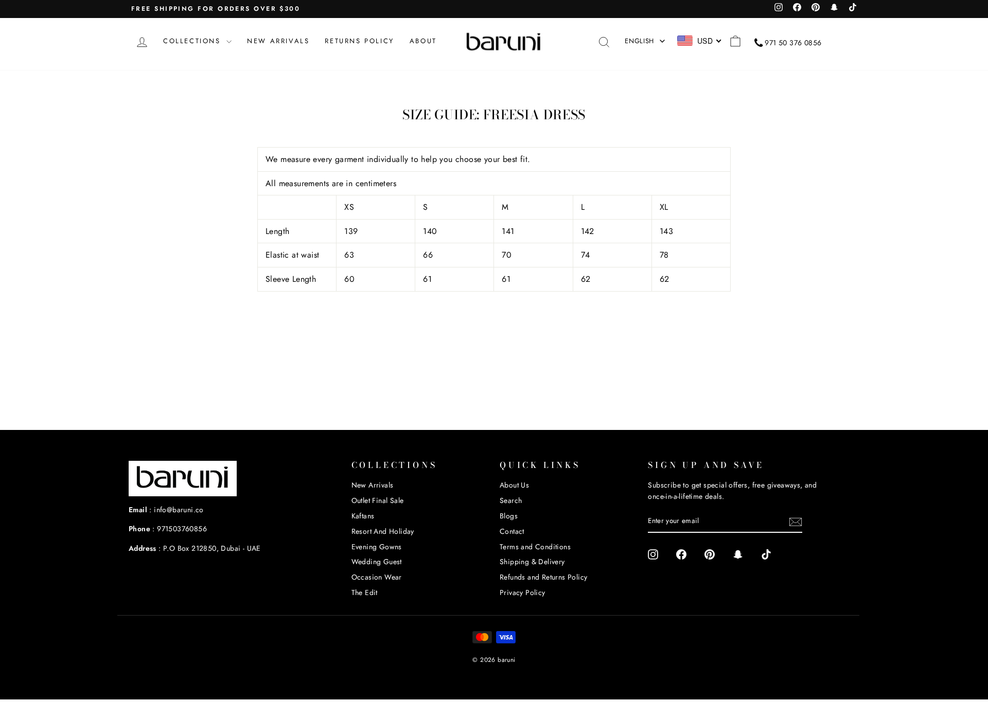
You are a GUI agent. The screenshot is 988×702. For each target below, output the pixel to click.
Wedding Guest (376, 561)
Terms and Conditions (535, 547)
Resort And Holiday (382, 531)
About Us (514, 485)
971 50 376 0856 (793, 43)
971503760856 (182, 529)
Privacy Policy (522, 592)
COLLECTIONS (193, 41)
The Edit (364, 592)
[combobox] (699, 40)
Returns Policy (359, 41)
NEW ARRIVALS (278, 41)
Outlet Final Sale (377, 500)
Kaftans (363, 516)
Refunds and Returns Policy (543, 577)
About (423, 41)
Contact (512, 531)
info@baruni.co (179, 510)
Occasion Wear (376, 577)
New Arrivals (372, 485)
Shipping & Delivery (532, 561)
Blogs (509, 516)
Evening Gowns (376, 547)
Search (511, 500)
